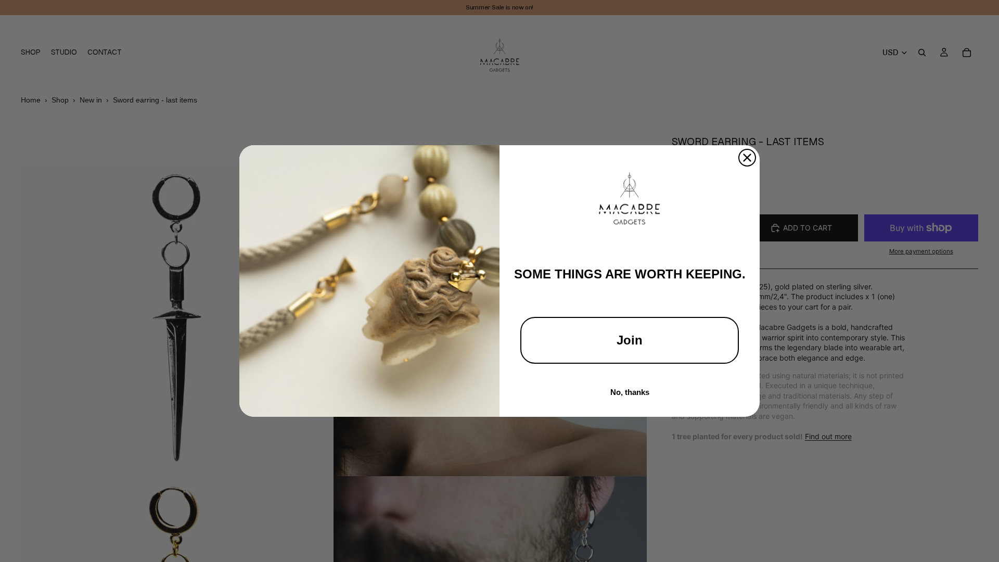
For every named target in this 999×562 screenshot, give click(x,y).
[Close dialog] (747, 157)
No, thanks (629, 392)
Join (630, 340)
